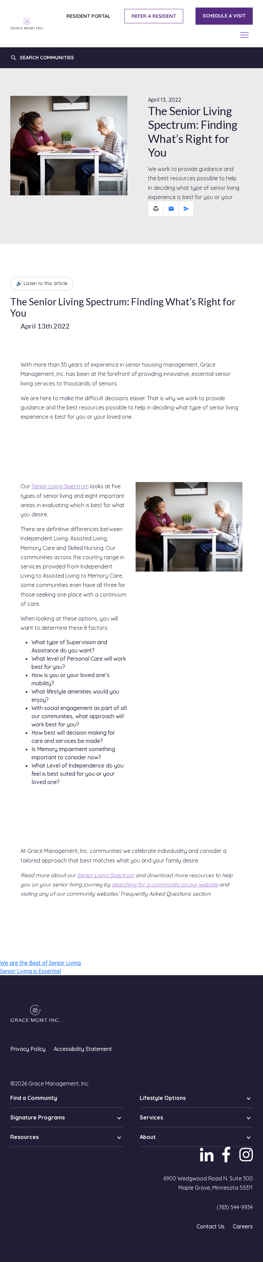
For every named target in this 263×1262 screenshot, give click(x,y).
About (148, 1137)
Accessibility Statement (83, 1048)
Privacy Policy (28, 1048)
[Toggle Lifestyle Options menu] (249, 1098)
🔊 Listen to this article (41, 283)
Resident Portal (88, 16)
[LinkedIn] (207, 1159)
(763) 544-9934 (235, 1207)
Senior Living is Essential (30, 971)
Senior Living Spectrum (60, 486)
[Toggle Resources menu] (119, 1137)
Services (151, 1117)
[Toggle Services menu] (249, 1117)
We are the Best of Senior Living (40, 962)
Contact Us (211, 1226)
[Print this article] (155, 208)
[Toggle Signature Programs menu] (119, 1117)
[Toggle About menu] (249, 1137)
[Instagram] (244, 1159)
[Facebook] (226, 1159)
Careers (243, 1226)
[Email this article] (170, 208)
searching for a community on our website (165, 884)
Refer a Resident (154, 16)
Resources (24, 1137)
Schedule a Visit (224, 16)
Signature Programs (37, 1117)
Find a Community (33, 1097)
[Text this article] (185, 208)
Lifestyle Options (163, 1097)
